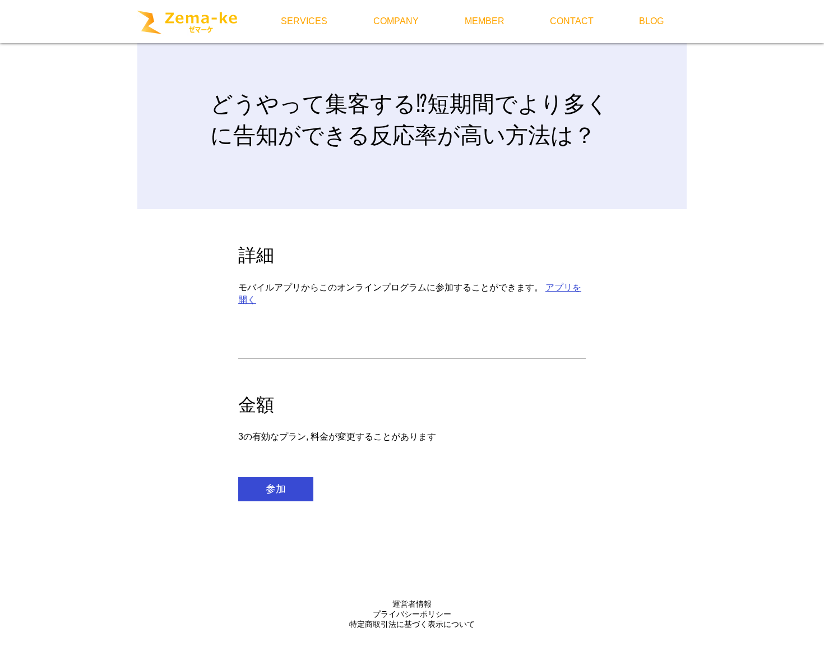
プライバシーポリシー (412, 614)
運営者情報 (412, 603)
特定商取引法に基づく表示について (412, 624)
